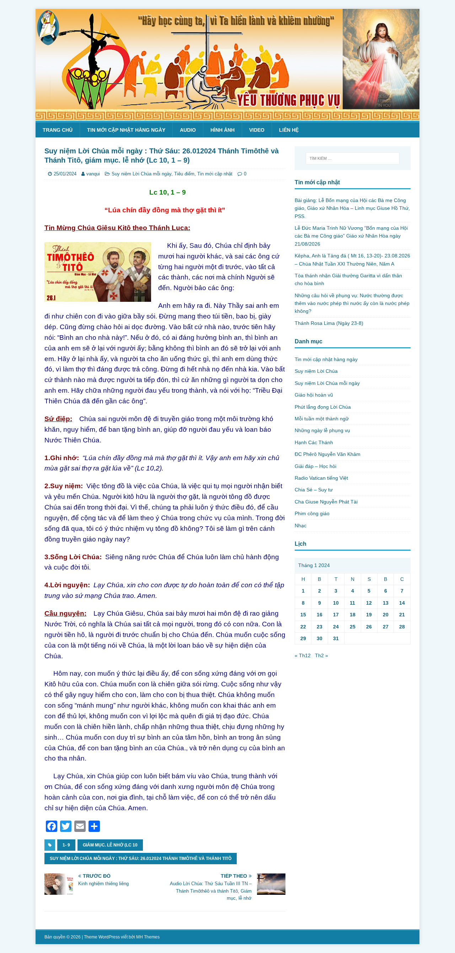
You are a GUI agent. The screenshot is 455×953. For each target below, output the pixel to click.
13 (386, 603)
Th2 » (321, 655)
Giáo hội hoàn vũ (314, 395)
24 (336, 627)
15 (303, 614)
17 (336, 614)
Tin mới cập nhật (214, 173)
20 (386, 614)
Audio (188, 130)
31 (336, 638)
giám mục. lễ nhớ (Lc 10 (110, 845)
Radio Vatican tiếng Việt (321, 478)
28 (402, 627)
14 (402, 603)
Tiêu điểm (184, 173)
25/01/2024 (65, 173)
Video (256, 130)
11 (352, 603)
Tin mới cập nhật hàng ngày (126, 130)
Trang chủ (58, 130)
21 (402, 614)
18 (352, 614)
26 (369, 627)
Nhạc (300, 525)
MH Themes (148, 937)
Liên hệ (289, 130)
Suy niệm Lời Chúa (316, 371)
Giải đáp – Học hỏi (315, 466)
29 (303, 638)
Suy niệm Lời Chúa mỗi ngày (141, 173)
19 (369, 614)
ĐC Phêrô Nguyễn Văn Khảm (327, 454)
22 (303, 627)
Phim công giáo (312, 513)
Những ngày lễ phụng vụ (322, 430)
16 (319, 614)
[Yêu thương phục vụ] (227, 117)
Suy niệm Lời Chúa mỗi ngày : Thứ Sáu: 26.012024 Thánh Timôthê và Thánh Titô (140, 858)
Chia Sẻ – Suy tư (314, 489)
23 (319, 627)
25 (352, 627)
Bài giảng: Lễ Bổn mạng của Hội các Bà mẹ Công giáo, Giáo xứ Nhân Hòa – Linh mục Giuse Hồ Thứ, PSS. (352, 208)
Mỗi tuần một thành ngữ (322, 418)
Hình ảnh (222, 130)
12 (369, 603)
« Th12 (303, 655)
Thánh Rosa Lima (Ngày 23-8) (329, 323)
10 (336, 603)
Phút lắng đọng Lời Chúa (323, 407)
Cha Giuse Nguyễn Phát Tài (326, 502)
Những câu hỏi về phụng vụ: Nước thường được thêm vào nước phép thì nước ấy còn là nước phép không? (352, 303)
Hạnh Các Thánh (314, 442)
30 (319, 638)
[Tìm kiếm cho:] (352, 158)
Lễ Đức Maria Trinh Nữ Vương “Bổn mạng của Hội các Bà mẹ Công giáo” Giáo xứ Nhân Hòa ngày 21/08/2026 (351, 236)
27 (386, 627)
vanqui (93, 173)
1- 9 (66, 845)
